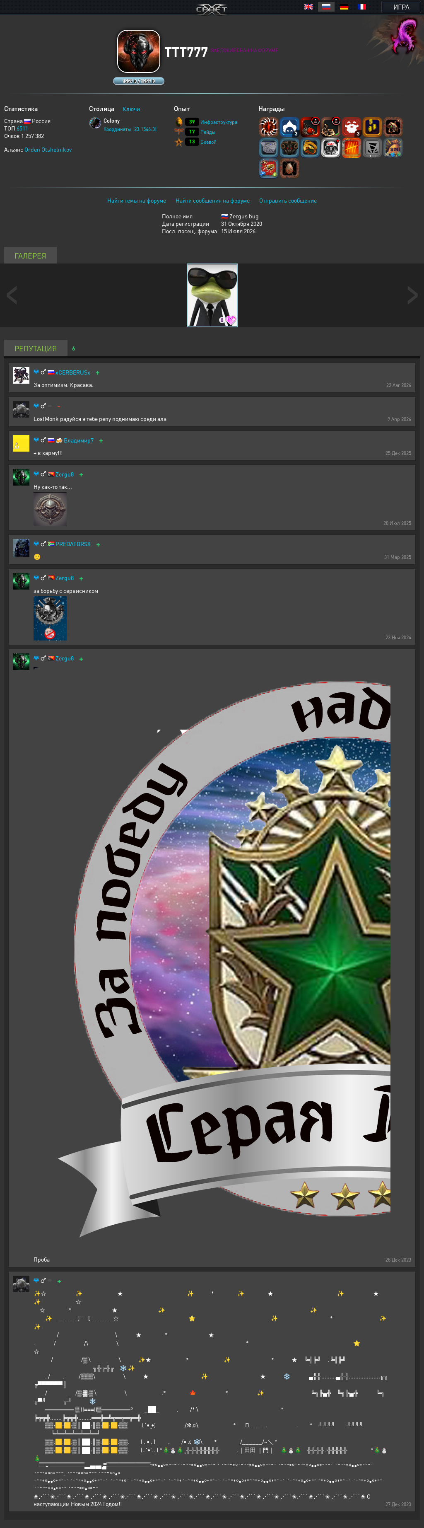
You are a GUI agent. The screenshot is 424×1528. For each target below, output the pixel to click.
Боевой (208, 142)
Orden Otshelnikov (48, 149)
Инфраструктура (218, 122)
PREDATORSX (73, 543)
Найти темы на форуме (136, 200)
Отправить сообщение (288, 200)
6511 (22, 128)
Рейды (208, 132)
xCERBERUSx (72, 372)
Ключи (131, 108)
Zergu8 (64, 474)
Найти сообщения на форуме (213, 200)
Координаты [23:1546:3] (130, 129)
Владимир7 (79, 440)
